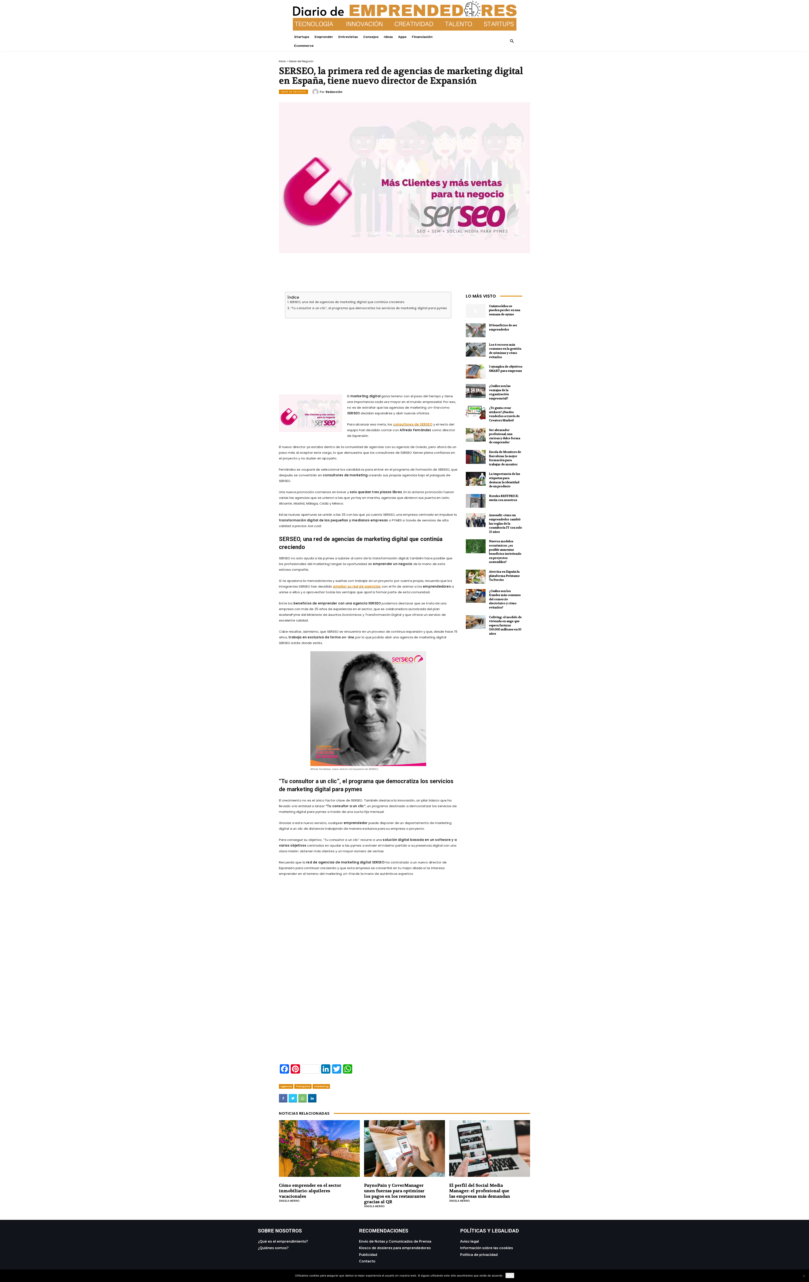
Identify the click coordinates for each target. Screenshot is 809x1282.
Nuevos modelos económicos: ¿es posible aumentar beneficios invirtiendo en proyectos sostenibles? (505, 551)
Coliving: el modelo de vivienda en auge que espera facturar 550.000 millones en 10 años (505, 625)
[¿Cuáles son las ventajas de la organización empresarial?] (476, 391)
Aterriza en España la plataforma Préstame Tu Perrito (504, 576)
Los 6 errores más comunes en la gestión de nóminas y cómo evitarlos (505, 351)
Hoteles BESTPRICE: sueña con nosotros (504, 498)
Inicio (282, 61)
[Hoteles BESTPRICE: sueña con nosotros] (476, 501)
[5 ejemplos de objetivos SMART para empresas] (476, 372)
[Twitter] (293, 1098)
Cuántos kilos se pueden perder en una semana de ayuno (504, 310)
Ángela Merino (289, 1201)
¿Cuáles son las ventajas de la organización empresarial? (499, 392)
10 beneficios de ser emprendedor (503, 327)
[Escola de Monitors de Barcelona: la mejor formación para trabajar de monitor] (476, 457)
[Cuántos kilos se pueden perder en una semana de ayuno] (476, 311)
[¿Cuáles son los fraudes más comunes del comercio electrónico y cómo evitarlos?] (476, 596)
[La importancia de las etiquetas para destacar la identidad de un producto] (476, 479)
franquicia (303, 1086)
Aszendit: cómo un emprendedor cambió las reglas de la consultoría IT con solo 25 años (505, 523)
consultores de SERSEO (413, 424)
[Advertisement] (368, 350)
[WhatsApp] (302, 1098)
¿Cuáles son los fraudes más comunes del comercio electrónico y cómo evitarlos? (505, 599)
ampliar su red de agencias (357, 586)
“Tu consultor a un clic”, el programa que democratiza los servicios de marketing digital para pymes (369, 308)
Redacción (334, 91)
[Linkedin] (312, 1098)
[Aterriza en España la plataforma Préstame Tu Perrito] (476, 577)
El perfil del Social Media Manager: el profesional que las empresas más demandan (479, 1191)
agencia (286, 1086)
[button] (512, 41)
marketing (321, 1086)
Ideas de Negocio (301, 61)
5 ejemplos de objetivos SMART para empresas (505, 369)
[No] (804, 1276)
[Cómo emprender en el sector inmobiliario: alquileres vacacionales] (319, 1148)
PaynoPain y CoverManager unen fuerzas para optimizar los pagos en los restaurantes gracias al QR (395, 1193)
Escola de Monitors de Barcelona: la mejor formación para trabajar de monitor (505, 458)
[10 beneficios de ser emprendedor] (476, 330)
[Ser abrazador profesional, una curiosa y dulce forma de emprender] (476, 435)
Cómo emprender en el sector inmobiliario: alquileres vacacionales (310, 1191)
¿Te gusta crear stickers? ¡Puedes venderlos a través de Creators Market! (504, 414)
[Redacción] (316, 92)
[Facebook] (283, 1098)
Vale (510, 1275)
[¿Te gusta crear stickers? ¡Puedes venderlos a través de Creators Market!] (476, 413)
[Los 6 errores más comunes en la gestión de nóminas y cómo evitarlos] (476, 350)
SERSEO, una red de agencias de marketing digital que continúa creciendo (347, 302)
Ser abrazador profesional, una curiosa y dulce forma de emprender (504, 436)
